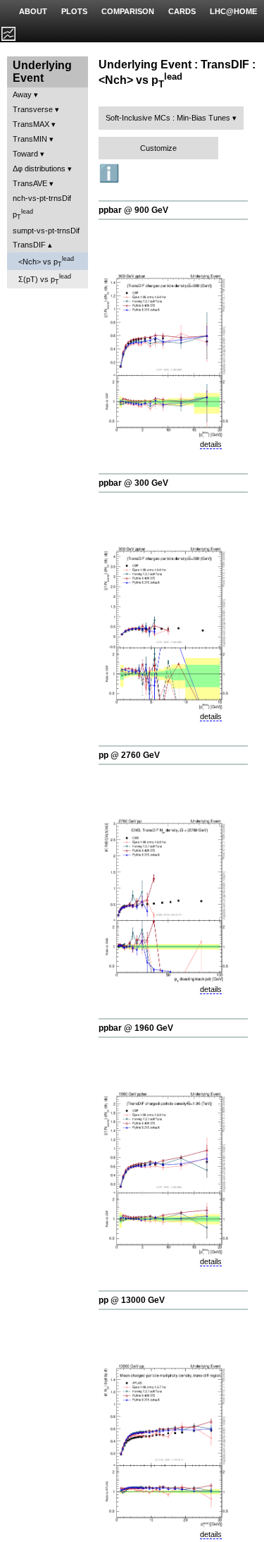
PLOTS (74, 11)
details (211, 444)
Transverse (33, 109)
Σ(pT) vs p (44, 279)
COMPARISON (127, 11)
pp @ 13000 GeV (132, 1300)
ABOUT (33, 11)
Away (22, 94)
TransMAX (31, 124)
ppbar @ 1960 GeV (136, 1028)
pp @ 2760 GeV (129, 755)
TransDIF (29, 244)
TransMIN (30, 139)
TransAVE (30, 183)
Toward (25, 153)
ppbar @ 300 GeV (133, 483)
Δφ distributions (39, 168)
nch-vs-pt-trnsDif (42, 198)
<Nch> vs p (46, 261)
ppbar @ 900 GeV (133, 210)
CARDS (182, 11)
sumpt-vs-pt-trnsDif (46, 230)
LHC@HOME (233, 11)
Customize (158, 148)
